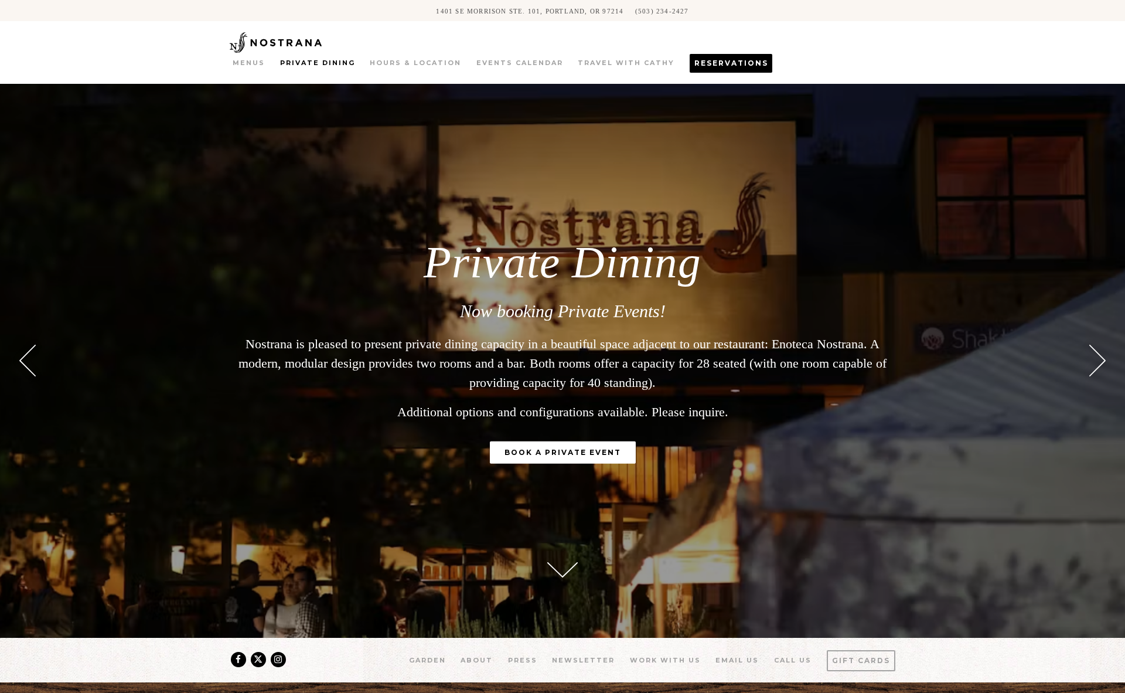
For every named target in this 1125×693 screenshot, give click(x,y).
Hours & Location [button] (415, 63)
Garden (427, 660)
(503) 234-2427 (662, 10)
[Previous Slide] (27, 360)
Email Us (737, 660)
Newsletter (583, 660)
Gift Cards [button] (861, 660)
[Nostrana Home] (292, 41)
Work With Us (665, 660)
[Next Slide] (1097, 360)
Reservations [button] (731, 63)
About (477, 660)
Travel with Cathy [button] (626, 63)
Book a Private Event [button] (562, 452)
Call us (793, 660)
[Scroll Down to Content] (562, 570)
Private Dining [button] (317, 63)
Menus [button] (249, 63)
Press (522, 660)
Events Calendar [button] (519, 63)
